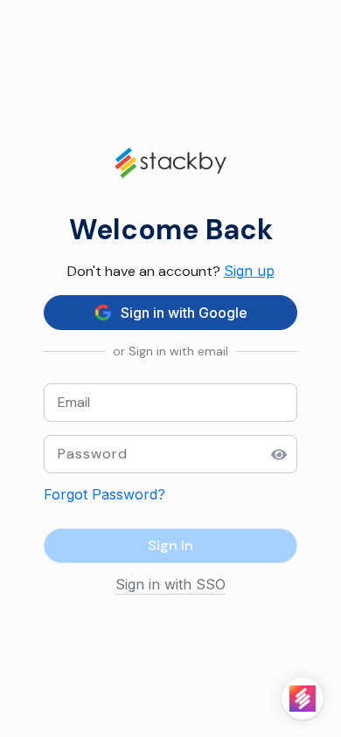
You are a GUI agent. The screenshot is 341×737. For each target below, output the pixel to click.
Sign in (170, 545)
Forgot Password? (104, 494)
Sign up (249, 270)
